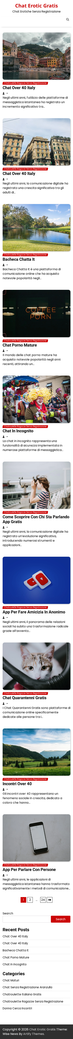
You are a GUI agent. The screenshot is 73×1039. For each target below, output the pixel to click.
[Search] (67, 19)
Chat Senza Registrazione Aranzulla (27, 987)
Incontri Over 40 (17, 783)
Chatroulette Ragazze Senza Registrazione (25, 83)
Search (8, 913)
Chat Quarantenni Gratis (24, 697)
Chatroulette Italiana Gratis (22, 994)
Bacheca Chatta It (19, 259)
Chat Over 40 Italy (19, 87)
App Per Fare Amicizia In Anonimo (34, 612)
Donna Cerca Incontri (17, 1008)
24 (43, 900)
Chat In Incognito (18, 431)
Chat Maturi (11, 980)
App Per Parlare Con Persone (29, 869)
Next (49, 900)
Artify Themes (33, 1034)
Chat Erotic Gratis (36, 5)
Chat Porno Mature (20, 345)
